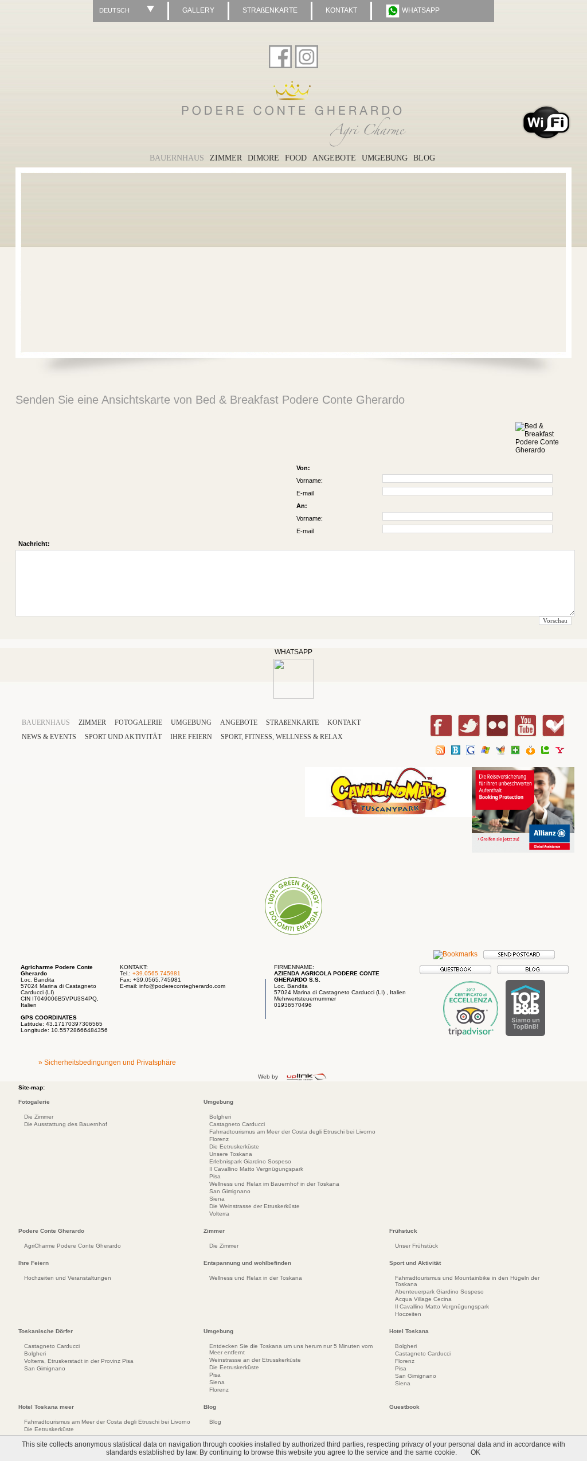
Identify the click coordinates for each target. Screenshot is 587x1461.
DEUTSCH (114, 10)
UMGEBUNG (385, 158)
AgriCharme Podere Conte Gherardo (72, 1246)
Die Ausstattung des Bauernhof (65, 1124)
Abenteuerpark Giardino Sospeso (439, 1291)
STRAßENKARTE (270, 10)
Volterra (219, 1213)
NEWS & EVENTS (49, 737)
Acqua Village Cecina (423, 1299)
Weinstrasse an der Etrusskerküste (255, 1360)
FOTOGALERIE (138, 722)
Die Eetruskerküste (234, 1146)
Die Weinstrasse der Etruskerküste (254, 1206)
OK (475, 1452)
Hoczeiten (408, 1314)
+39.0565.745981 (156, 973)
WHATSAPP (420, 10)
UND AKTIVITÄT (124, 737)
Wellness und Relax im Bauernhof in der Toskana (274, 1184)
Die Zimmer (38, 1117)
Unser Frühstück (416, 1246)
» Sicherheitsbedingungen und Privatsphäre (107, 1062)
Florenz (219, 1139)
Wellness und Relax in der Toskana (255, 1278)
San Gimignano (230, 1191)
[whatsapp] (293, 697)
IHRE (191, 737)
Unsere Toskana (230, 1154)
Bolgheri (220, 1117)
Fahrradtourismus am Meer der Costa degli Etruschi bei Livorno (292, 1131)
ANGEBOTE (238, 722)
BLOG (424, 158)
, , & (282, 737)
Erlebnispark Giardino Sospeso (250, 1161)
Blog (215, 1422)
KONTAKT (341, 10)
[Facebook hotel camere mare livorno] (280, 54)
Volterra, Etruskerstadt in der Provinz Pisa (79, 1361)
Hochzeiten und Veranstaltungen (67, 1278)
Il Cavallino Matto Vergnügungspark (256, 1169)
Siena (217, 1199)
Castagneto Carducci (237, 1124)
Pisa (215, 1176)
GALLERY (198, 10)
